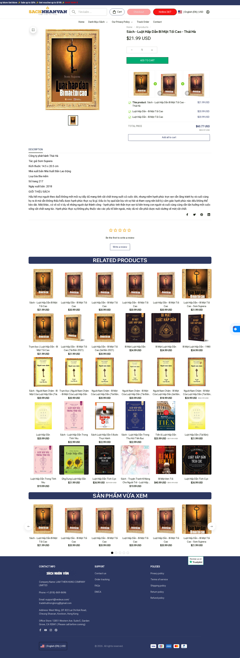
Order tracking (102, 579)
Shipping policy (158, 585)
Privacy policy (157, 573)
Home (129, 27)
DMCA (98, 592)
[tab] (112, 553)
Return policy (157, 592)
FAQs (97, 585)
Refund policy (157, 598)
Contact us (100, 573)
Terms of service (159, 579)
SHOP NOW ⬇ (43, 2)
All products (142, 27)
